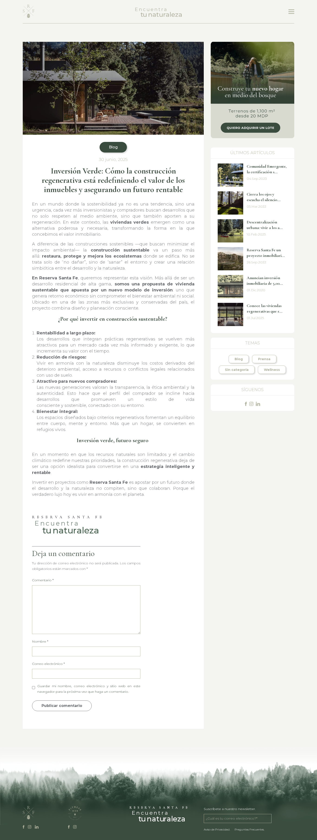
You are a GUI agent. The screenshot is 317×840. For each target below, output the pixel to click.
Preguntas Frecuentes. (249, 829)
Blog (113, 147)
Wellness (272, 370)
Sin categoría (237, 370)
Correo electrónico (48, 664)
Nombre (40, 641)
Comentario (43, 580)
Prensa (264, 359)
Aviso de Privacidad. (217, 829)
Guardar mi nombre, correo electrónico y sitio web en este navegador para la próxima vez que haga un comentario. (88, 689)
